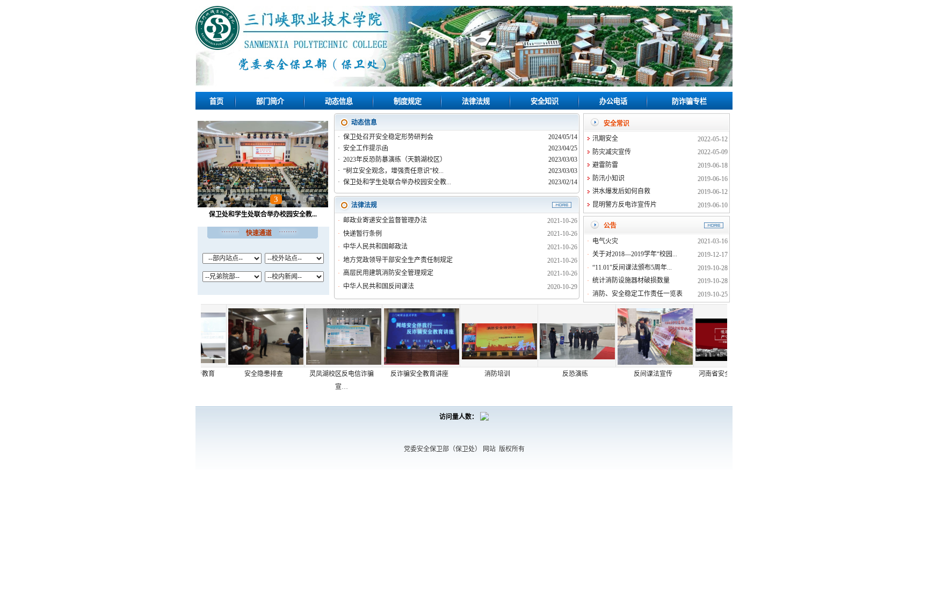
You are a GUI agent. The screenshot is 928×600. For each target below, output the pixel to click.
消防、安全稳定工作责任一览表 (637, 294)
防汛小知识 (608, 178)
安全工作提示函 (366, 148)
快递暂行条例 (362, 233)
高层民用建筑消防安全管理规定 (388, 273)
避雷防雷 (605, 165)
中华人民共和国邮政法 (375, 246)
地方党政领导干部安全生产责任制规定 (398, 260)
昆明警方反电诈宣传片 (624, 204)
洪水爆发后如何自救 (621, 191)
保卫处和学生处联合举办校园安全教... (263, 214)
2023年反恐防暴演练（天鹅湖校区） (395, 159)
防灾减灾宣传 (611, 152)
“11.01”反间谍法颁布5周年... (632, 267)
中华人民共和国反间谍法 (378, 286)
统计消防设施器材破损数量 (631, 280)
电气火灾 (605, 241)
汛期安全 (605, 138)
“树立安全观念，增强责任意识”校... (394, 171)
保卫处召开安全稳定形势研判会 (389, 137)
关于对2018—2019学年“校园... (634, 254)
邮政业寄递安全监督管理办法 (385, 220)
